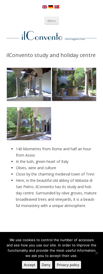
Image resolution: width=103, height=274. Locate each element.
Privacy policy (68, 265)
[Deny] (96, 253)
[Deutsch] (50, 6)
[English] (44, 6)
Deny (46, 265)
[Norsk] (56, 6)
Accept (29, 265)
